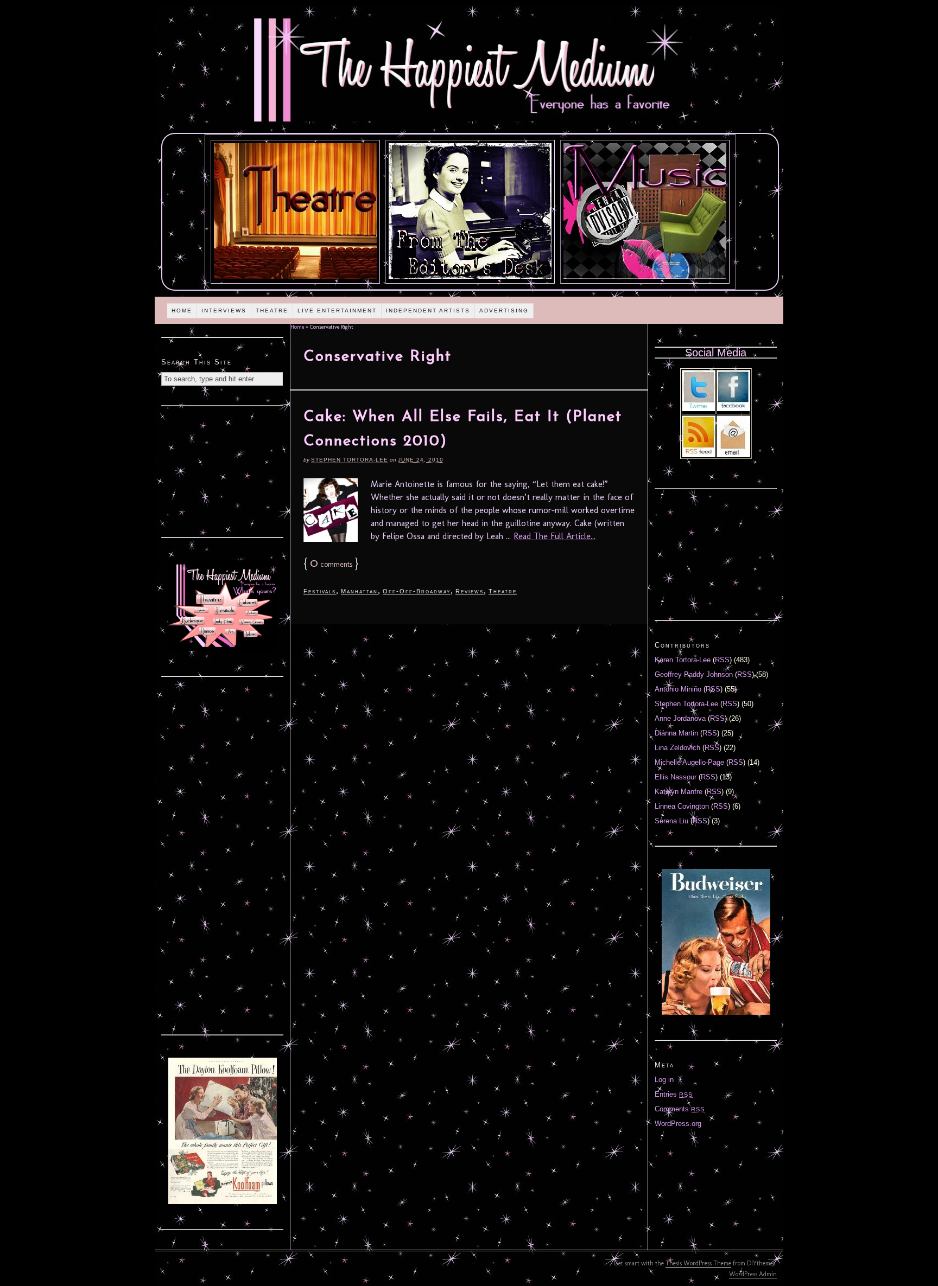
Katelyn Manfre (678, 792)
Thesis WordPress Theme (698, 1263)
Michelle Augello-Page (689, 762)
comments (331, 564)
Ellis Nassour (675, 777)
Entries (674, 1094)
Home (182, 310)
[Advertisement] (222, 470)
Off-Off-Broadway (417, 591)
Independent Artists (428, 310)
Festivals (319, 591)
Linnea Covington (682, 806)
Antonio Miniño (678, 689)
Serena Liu (671, 821)
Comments (680, 1109)
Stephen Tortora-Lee (349, 460)
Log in (664, 1080)
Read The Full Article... (554, 536)
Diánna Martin (676, 733)
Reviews (469, 591)
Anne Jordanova (680, 718)
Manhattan (359, 591)
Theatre (272, 310)
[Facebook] (733, 409)
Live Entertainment (337, 310)
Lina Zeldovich (677, 748)
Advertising (504, 310)
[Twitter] (698, 409)
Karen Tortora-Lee (683, 660)
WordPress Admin (753, 1274)
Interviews (223, 310)
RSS (722, 660)
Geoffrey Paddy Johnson (694, 674)
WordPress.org (678, 1123)
